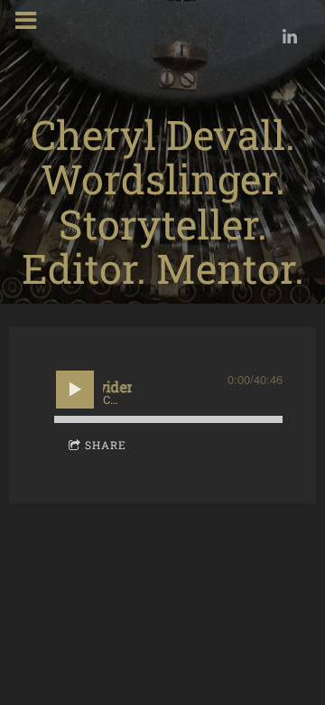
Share (105, 444)
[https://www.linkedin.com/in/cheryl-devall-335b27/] (290, 36)
